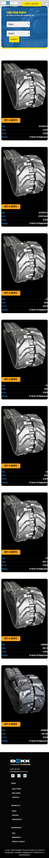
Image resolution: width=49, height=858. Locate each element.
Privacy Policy (18, 842)
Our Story (16, 789)
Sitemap (18, 853)
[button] (47, 4)
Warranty (16, 837)
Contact (16, 797)
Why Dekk (16, 793)
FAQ (13, 833)
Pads (14, 811)
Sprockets (17, 819)
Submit (14, 39)
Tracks (15, 815)
